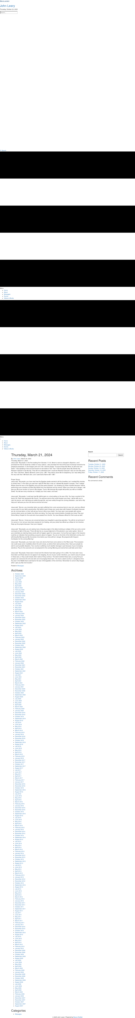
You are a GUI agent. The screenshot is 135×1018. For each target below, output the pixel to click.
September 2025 (20, 576)
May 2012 (18, 893)
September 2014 (20, 837)
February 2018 (19, 756)
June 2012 (18, 891)
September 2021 (20, 671)
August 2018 (19, 744)
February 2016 (19, 804)
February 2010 (19, 946)
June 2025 (18, 582)
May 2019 (18, 726)
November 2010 (20, 929)
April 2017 (18, 776)
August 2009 (19, 958)
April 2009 (18, 966)
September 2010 (20, 932)
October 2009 (19, 954)
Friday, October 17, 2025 (96, 472)
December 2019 (20, 713)
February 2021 (19, 685)
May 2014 (18, 845)
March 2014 (19, 849)
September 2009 (20, 956)
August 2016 (19, 792)
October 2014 (19, 835)
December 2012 (20, 879)
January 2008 (19, 996)
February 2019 (19, 732)
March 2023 (19, 635)
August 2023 (19, 625)
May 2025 (18, 584)
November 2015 (20, 810)
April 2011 (18, 919)
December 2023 (20, 617)
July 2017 (18, 770)
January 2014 (19, 853)
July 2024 (18, 604)
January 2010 (19, 948)
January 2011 (19, 925)
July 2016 (18, 794)
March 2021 (19, 683)
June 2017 (18, 772)
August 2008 (19, 982)
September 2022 (20, 647)
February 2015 (19, 827)
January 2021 (19, 687)
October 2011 (19, 907)
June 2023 (18, 629)
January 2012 (19, 901)
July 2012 (18, 889)
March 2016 (19, 802)
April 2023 (18, 633)
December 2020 (20, 689)
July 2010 (18, 936)
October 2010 (19, 931)
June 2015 (18, 820)
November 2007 (20, 1000)
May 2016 (18, 798)
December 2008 (20, 974)
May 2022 (18, 655)
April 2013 (18, 871)
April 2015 (18, 824)
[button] (3, 150)
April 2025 (18, 586)
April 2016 (18, 800)
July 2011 (18, 913)
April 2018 (18, 752)
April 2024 (18, 610)
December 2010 (20, 927)
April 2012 (18, 895)
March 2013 (19, 873)
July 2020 (18, 699)
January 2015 (19, 829)
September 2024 (20, 600)
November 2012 (20, 881)
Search (90, 452)
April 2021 (18, 681)
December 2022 (20, 641)
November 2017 (20, 762)
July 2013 (18, 865)
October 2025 (19, 574)
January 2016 (19, 806)
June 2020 (18, 701)
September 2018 (20, 742)
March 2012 (19, 897)
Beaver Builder (78, 1017)
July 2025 (18, 580)
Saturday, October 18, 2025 (97, 470)
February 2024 (19, 613)
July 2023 (18, 627)
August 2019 (19, 720)
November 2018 (20, 738)
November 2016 (20, 786)
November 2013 (20, 857)
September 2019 (20, 718)
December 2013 (20, 855)
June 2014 (18, 843)
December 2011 (20, 903)
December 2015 (20, 808)
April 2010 (18, 942)
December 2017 (20, 760)
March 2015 (19, 825)
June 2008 (18, 986)
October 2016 (19, 788)
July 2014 (18, 841)
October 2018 (19, 740)
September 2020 (20, 695)
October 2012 (19, 883)
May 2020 (18, 703)
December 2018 (20, 736)
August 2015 (19, 816)
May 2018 (18, 750)
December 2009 (20, 950)
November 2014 (20, 833)
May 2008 (18, 988)
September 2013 (20, 861)
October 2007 (19, 1002)
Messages (20, 566)
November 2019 (20, 715)
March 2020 (19, 707)
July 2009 (18, 960)
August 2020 (19, 697)
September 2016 (20, 790)
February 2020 (19, 709)
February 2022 (19, 661)
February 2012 (19, 899)
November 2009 (20, 952)
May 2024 (18, 608)
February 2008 (19, 994)
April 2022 (18, 657)
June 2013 (18, 867)
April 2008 (18, 990)
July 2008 (18, 984)
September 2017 (20, 766)
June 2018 (18, 748)
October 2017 (19, 764)
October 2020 (19, 693)
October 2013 (19, 859)
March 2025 (19, 588)
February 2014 (19, 851)
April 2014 (18, 847)
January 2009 (19, 972)
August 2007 (19, 1006)
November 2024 (20, 596)
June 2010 (18, 938)
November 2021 (20, 667)
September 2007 (20, 1004)
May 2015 (18, 822)
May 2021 (18, 679)
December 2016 (20, 784)
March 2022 (19, 659)
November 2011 (20, 905)
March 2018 (19, 754)
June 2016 (18, 796)
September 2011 (20, 909)
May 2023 (18, 631)
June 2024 (18, 606)
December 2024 (20, 594)
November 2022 (20, 643)
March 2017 (19, 778)
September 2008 (20, 980)
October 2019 (19, 717)
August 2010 (19, 934)
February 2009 (19, 970)
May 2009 (18, 964)
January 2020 (19, 711)
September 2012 (20, 885)
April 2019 (18, 728)
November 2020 (20, 691)
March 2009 (19, 968)
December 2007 (20, 998)
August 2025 (19, 578)
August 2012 (19, 887)
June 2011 (18, 915)
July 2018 (18, 746)
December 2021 (20, 665)
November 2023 (20, 619)
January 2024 (19, 615)
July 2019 (18, 722)
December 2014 (20, 831)
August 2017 (19, 768)
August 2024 (19, 602)
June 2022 (18, 653)
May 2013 (18, 869)
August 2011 (19, 911)
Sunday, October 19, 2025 (96, 468)
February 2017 (19, 780)
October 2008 (19, 978)
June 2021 (18, 677)
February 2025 (19, 590)
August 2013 (19, 863)
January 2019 (19, 734)
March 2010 (19, 944)
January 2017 (19, 782)
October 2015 (19, 812)
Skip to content (4, 1)
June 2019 (18, 724)
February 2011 (19, 923)
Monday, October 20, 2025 (96, 466)
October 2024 (19, 598)
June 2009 (18, 962)
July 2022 (18, 651)
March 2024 (19, 611)
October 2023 (19, 621)
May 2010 (18, 940)
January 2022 (19, 663)
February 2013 (19, 875)
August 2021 (19, 673)
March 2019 (19, 730)
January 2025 (19, 592)
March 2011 (19, 921)
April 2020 (18, 705)
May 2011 (18, 917)
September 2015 (20, 814)
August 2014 (19, 839)
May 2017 (18, 774)
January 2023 (19, 639)
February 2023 (19, 637)
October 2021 (19, 669)
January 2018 (19, 758)
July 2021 (18, 675)
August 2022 (19, 649)
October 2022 (19, 645)
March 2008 (19, 992)
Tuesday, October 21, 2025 (96, 464)
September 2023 (20, 623)
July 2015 (18, 818)
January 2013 (19, 877)
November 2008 (20, 976)
